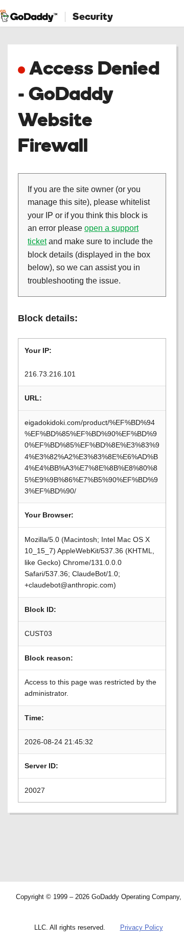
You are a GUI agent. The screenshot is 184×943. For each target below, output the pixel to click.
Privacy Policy (141, 927)
